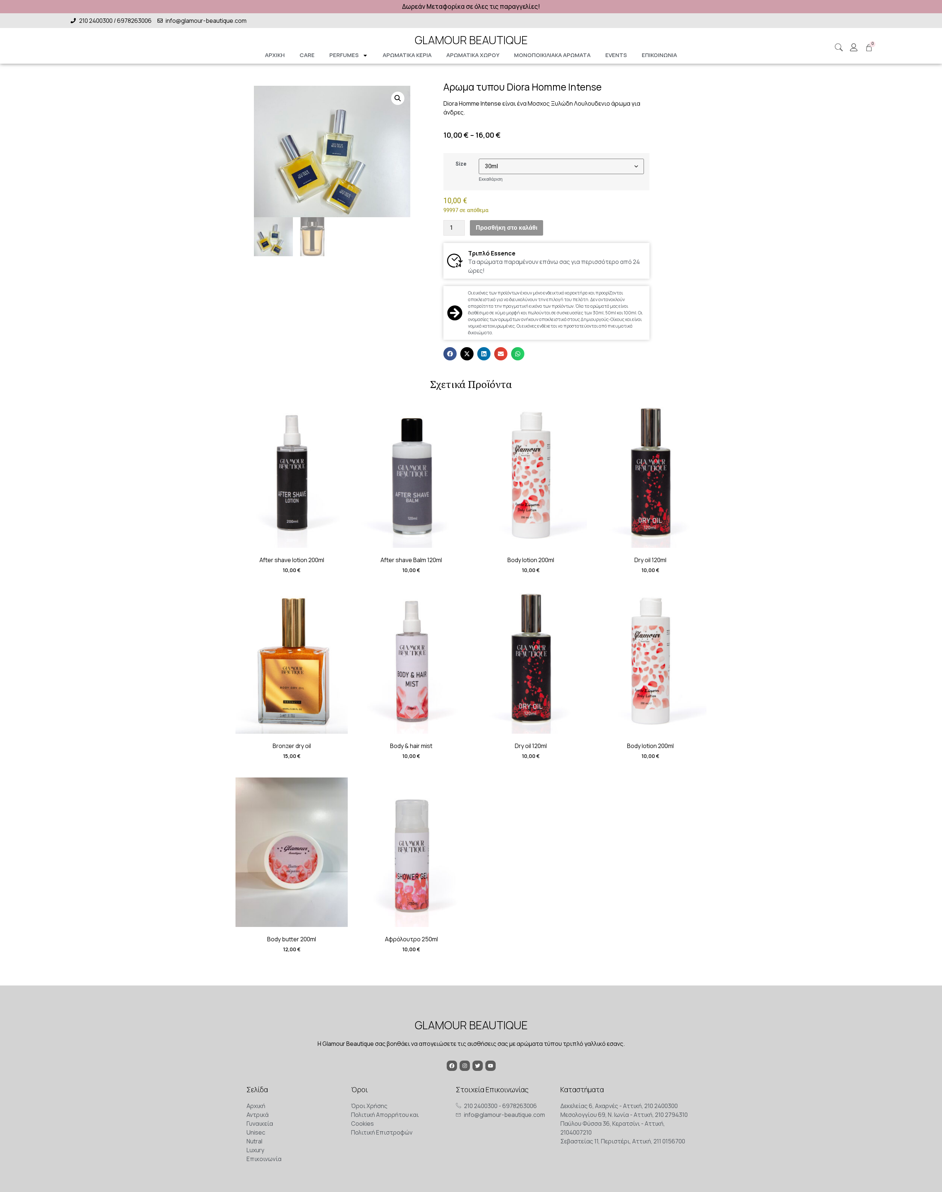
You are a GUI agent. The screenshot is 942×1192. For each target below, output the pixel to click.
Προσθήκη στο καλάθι (506, 227)
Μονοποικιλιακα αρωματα (552, 55)
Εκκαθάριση (491, 179)
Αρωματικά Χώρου (472, 55)
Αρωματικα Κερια (407, 55)
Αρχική (275, 55)
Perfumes (344, 55)
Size (461, 164)
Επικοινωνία (659, 55)
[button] (397, 98)
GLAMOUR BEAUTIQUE (471, 39)
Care (307, 55)
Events (616, 55)
